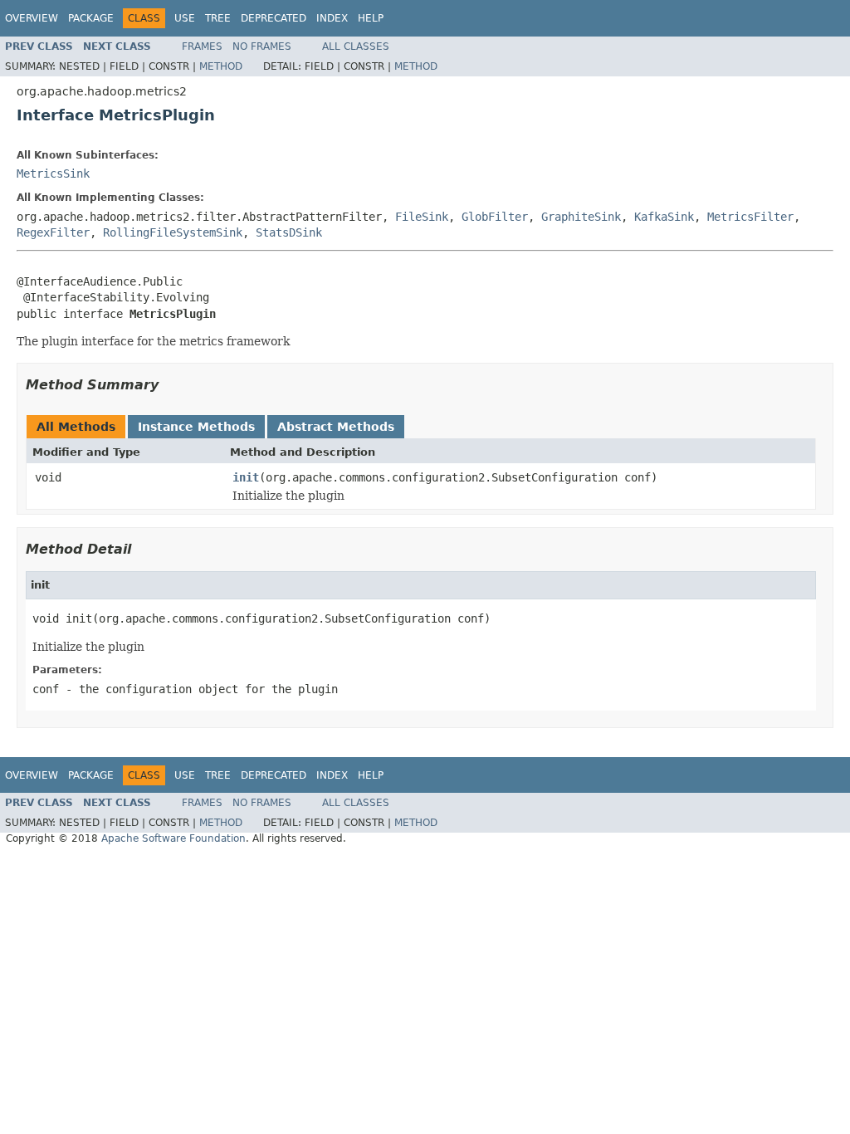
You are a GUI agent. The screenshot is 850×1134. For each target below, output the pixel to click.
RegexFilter (53, 232)
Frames (202, 46)
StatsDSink (289, 232)
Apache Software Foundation (173, 838)
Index (332, 18)
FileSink (421, 216)
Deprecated (273, 18)
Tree (218, 18)
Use (184, 18)
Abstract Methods (335, 426)
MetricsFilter (750, 216)
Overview (31, 18)
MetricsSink (53, 173)
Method (220, 66)
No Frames (261, 46)
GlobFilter (495, 216)
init (245, 477)
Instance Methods (196, 426)
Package (91, 18)
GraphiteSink (581, 216)
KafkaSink (664, 216)
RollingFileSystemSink (172, 232)
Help (370, 18)
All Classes (355, 46)
